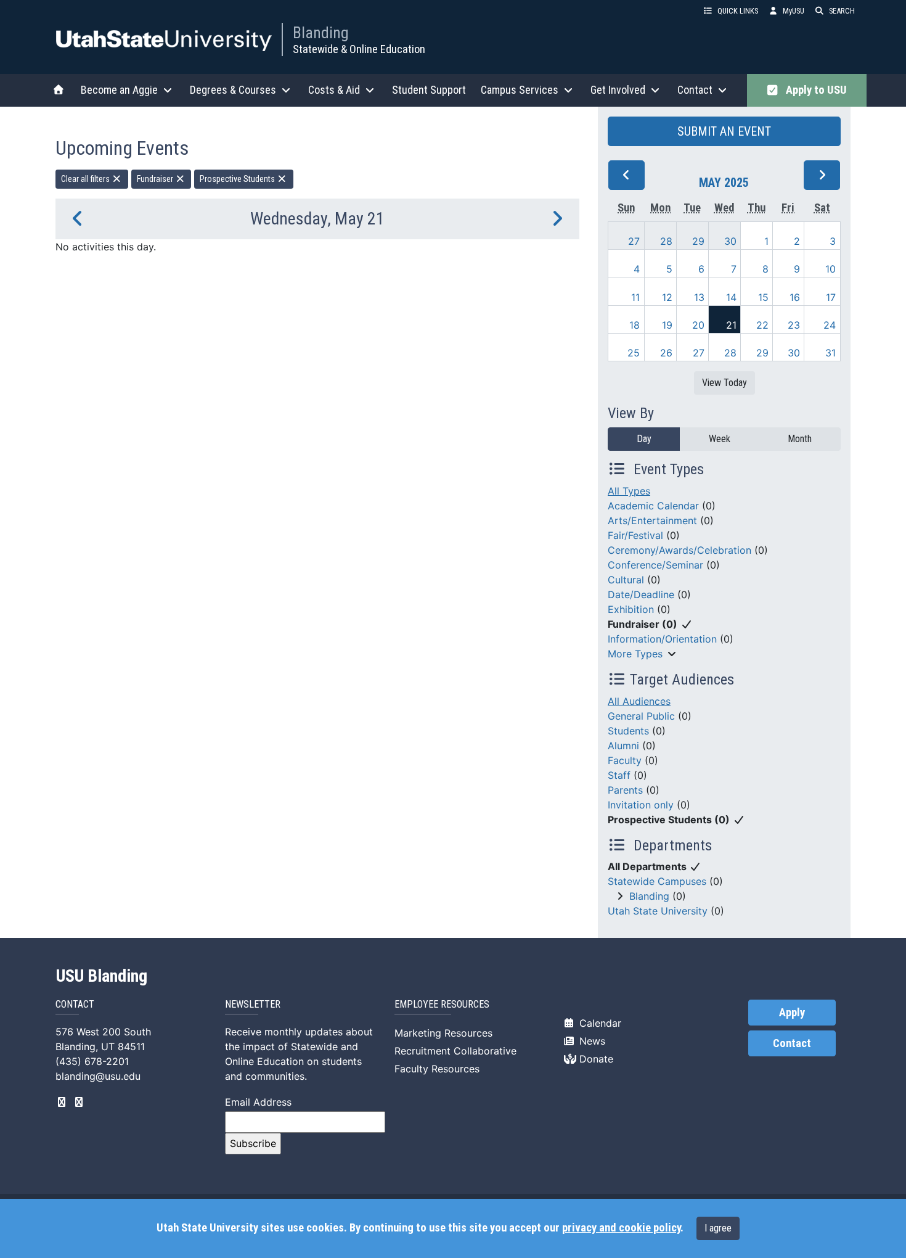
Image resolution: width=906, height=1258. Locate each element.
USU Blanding (101, 976)
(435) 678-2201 (92, 1061)
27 (634, 241)
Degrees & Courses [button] (233, 89)
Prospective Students (238, 179)
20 (698, 325)
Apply (792, 1012)
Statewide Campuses (657, 881)
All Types (629, 491)
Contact (792, 1043)
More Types (635, 654)
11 (635, 297)
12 (667, 297)
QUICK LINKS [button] (737, 10)
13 (699, 297)
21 (731, 325)
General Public (641, 716)
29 (698, 241)
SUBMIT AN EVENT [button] (724, 131)
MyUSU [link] (793, 10)
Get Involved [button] (617, 89)
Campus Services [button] (519, 89)
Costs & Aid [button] (334, 89)
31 (830, 353)
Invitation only (641, 805)
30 (730, 241)
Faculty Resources (437, 1069)
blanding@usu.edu (98, 1076)
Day (644, 439)
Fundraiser (156, 179)
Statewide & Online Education (359, 49)
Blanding (321, 32)
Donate (594, 1059)
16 (795, 297)
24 (829, 325)
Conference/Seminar (655, 565)
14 (731, 297)
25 (633, 353)
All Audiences (639, 701)
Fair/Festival (635, 535)
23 (794, 325)
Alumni (623, 745)
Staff (619, 775)
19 (667, 325)
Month (800, 439)
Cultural (626, 580)
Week (719, 439)
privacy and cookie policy (621, 1228)
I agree (718, 1228)
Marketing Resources (443, 1033)
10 (830, 269)
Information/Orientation (662, 639)
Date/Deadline (641, 594)
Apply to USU (814, 90)
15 (763, 297)
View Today (724, 382)
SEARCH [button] (842, 10)
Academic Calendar (653, 506)
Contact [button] (694, 89)
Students (628, 731)
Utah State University (658, 911)
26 (666, 353)
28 (666, 241)
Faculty (625, 760)
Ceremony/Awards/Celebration (679, 550)
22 (762, 325)
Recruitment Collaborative (455, 1051)
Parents (625, 790)
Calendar (598, 1023)
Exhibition (631, 609)
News (590, 1041)
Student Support (429, 89)
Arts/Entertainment (652, 520)
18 (634, 325)
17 (831, 297)
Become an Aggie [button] (119, 89)
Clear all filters (86, 179)
